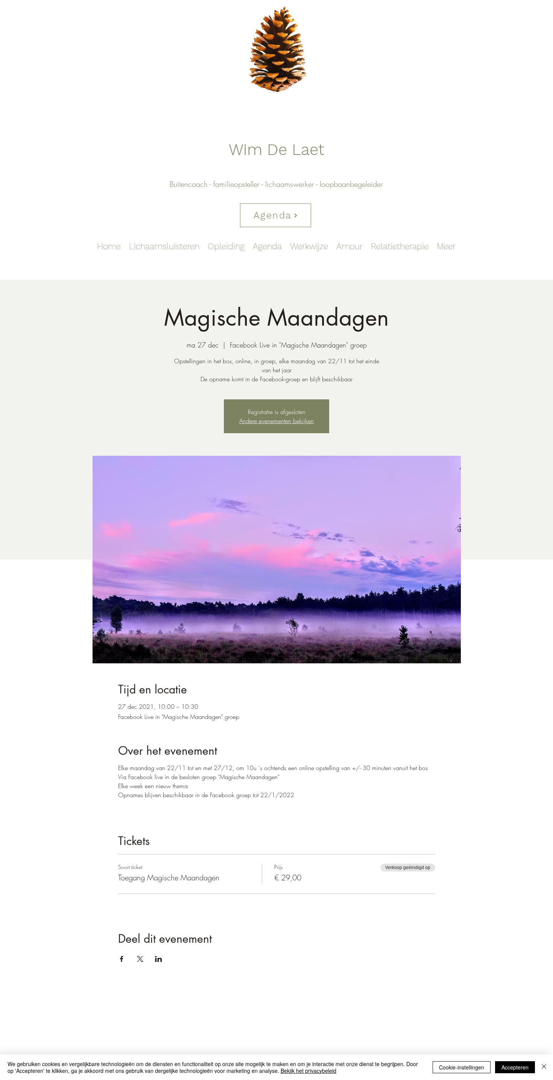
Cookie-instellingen (461, 1067)
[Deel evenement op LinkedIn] (158, 959)
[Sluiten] (543, 1067)
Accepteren (515, 1067)
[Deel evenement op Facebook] (121, 959)
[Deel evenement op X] (140, 959)
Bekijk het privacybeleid (308, 1070)
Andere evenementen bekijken (276, 421)
